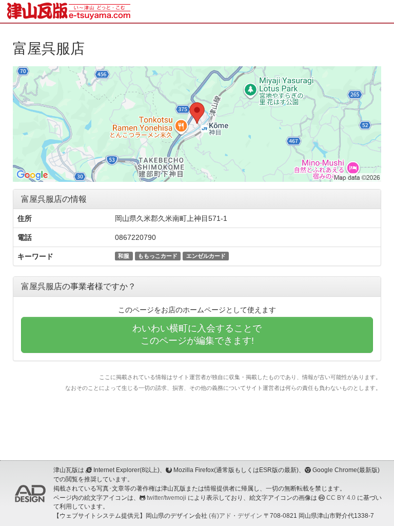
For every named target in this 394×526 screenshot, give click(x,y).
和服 (123, 256)
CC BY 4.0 (341, 497)
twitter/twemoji (166, 497)
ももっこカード (158, 256)
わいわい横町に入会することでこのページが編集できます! (197, 334)
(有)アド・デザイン (235, 515)
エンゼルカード (206, 256)
